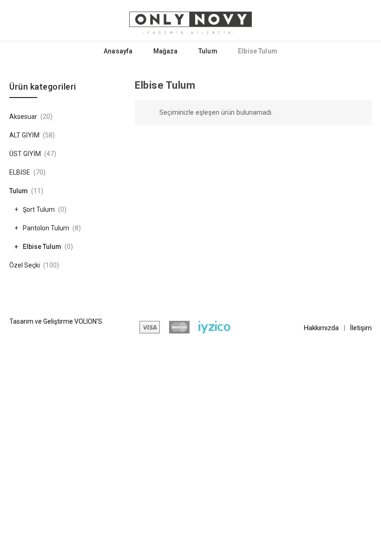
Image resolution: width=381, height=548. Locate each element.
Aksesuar (23, 116)
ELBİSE (19, 172)
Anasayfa (118, 51)
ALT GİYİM (24, 135)
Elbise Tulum (42, 246)
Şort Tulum (39, 209)
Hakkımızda (321, 328)
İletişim (361, 328)
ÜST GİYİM (25, 153)
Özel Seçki (24, 265)
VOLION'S (88, 321)
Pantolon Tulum (46, 228)
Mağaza (165, 51)
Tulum (207, 51)
